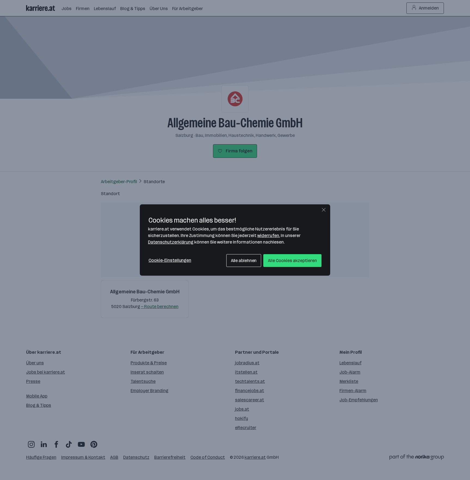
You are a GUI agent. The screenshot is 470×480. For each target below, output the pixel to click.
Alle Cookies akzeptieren (292, 260)
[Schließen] (324, 210)
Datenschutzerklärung (170, 242)
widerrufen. (268, 235)
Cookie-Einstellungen (170, 260)
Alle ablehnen (244, 260)
